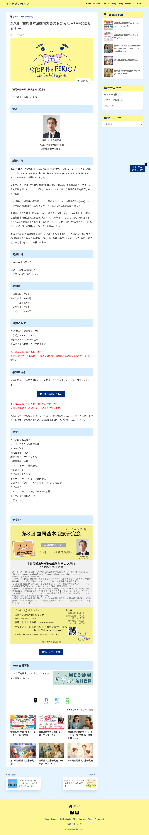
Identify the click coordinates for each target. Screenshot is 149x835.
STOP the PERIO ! (18, 3)
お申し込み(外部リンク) (137, 168)
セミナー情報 (86, 709)
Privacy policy (100, 819)
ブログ (109, 106)
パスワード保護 (113, 100)
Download (129, 4)
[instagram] (77, 814)
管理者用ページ (74, 824)
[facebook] (72, 814)
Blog (121, 4)
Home (88, 4)
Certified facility (109, 4)
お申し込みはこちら (52, 394)
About (139, 4)
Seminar (96, 4)
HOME (76, 806)
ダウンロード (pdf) (51, 652)
